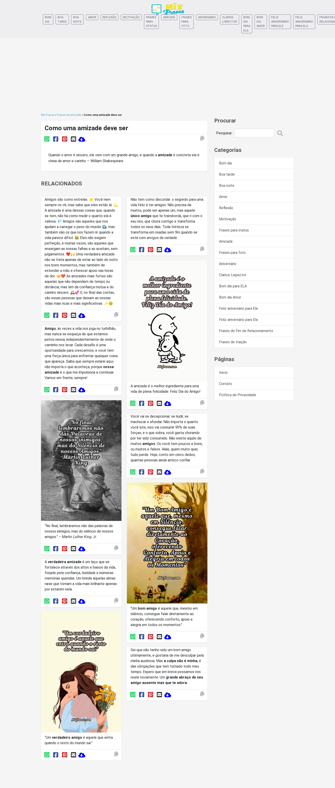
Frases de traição (233, 342)
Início (223, 372)
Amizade (169, 17)
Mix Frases (47, 115)
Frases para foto (187, 22)
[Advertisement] (167, 75)
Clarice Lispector (229, 19)
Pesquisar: (224, 133)
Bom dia (48, 19)
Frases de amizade (69, 115)
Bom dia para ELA (246, 24)
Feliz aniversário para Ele (280, 22)
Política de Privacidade (237, 395)
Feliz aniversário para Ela (304, 22)
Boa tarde (62, 19)
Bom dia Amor (261, 22)
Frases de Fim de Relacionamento (246, 331)
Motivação (131, 17)
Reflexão (109, 17)
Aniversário (207, 17)
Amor (92, 17)
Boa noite (77, 19)
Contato (225, 384)
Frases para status (151, 22)
